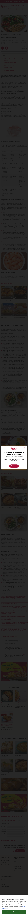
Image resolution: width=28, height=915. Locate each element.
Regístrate (14, 466)
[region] (14, 905)
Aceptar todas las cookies (14, 912)
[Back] (24, 448)
